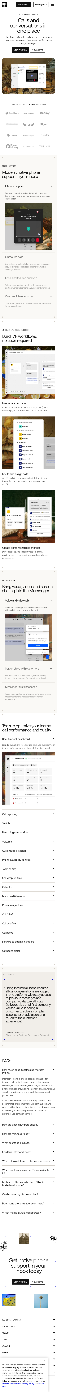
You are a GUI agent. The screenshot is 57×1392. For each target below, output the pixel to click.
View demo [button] (37, 49)
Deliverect (8, 975)
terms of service (24, 1113)
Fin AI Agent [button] (41, 4)
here (11, 1095)
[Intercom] (4, 4)
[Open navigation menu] (52, 4)
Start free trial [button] (23, 4)
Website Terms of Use (11, 1384)
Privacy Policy (28, 1384)
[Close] (44, 1361)
